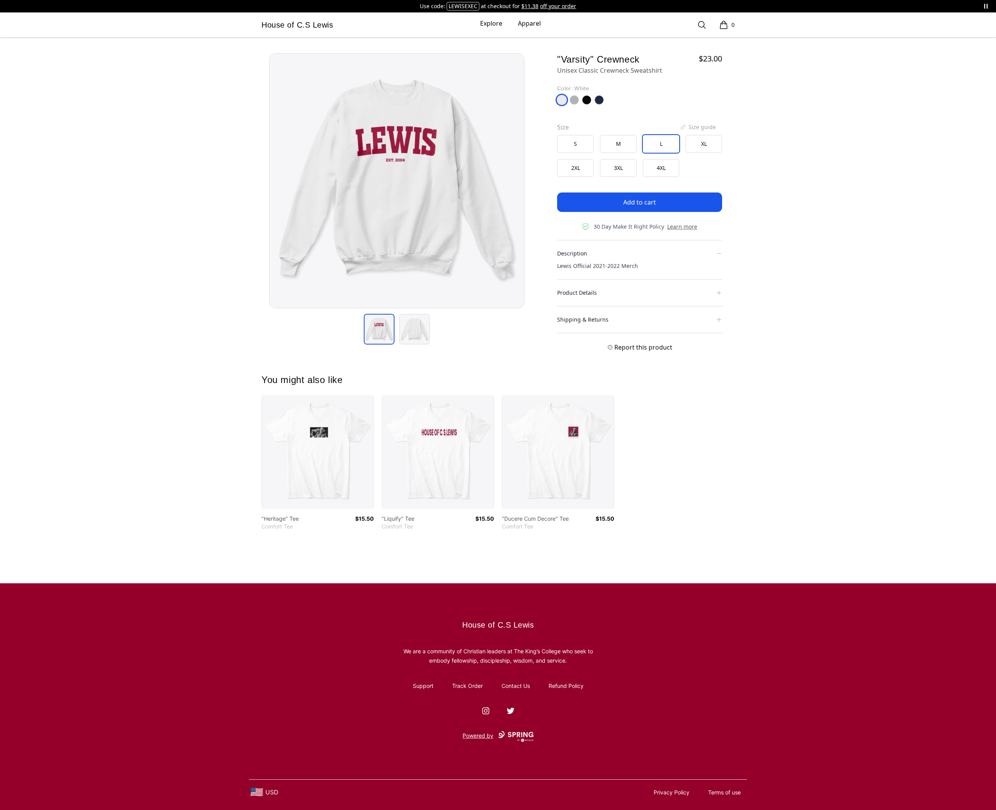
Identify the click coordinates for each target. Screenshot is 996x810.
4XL (661, 167)
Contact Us (516, 685)
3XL (618, 167)
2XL (575, 167)
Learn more (682, 226)
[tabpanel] (396, 180)
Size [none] (563, 127)
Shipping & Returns (582, 319)
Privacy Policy (671, 792)
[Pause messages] (986, 6)
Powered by (478, 735)
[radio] (575, 144)
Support (423, 685)
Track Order (467, 685)
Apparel (529, 23)
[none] (697, 127)
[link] (318, 452)
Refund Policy (566, 685)
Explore (491, 23)
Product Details (577, 292)
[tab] (379, 329)
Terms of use (724, 792)
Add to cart (639, 202)
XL (704, 143)
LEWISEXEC (463, 6)
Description (572, 253)
